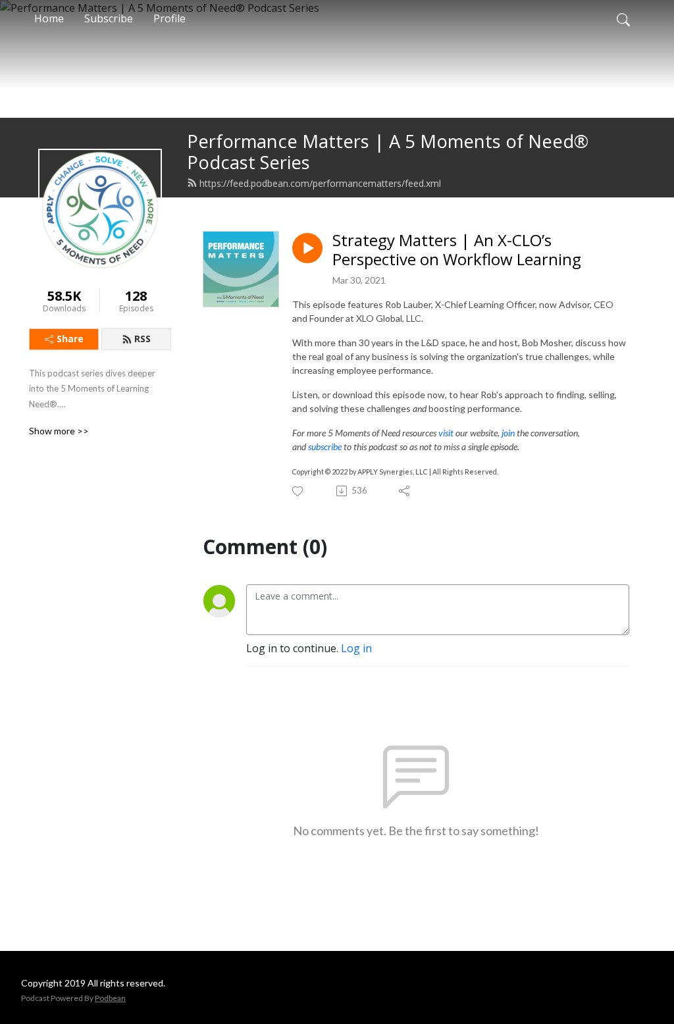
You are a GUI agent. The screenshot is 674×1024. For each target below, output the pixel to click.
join (508, 432)
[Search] (623, 18)
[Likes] (298, 491)
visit (446, 432)
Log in (356, 648)
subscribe (325, 446)
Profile (169, 18)
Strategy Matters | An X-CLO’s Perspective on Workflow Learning (456, 250)
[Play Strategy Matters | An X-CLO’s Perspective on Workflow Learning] (307, 248)
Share (70, 338)
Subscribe (108, 18)
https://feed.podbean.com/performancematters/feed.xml (320, 183)
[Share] (405, 491)
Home (49, 18)
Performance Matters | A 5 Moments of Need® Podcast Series (387, 152)
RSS (142, 338)
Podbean (110, 998)
